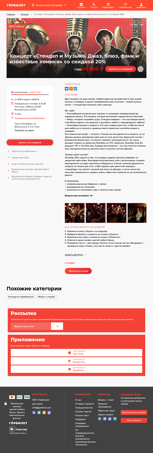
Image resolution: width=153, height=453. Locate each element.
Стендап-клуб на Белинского (30, 118)
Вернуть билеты (134, 420)
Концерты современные (20, 296)
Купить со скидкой (120, 69)
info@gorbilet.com (41, 407)
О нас (78, 399)
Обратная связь (106, 410)
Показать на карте (24, 130)
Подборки (80, 419)
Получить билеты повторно (134, 412)
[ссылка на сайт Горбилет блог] (134, 394)
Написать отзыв (78, 270)
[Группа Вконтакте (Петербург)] (34, 413)
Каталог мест (82, 415)
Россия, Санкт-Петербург (49, 5)
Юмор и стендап (46, 296)
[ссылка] (16, 5)
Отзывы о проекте (84, 403)
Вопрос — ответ (106, 399)
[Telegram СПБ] (39, 413)
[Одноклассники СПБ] (44, 413)
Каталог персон (83, 411)
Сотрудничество (84, 407)
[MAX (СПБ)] (49, 413)
